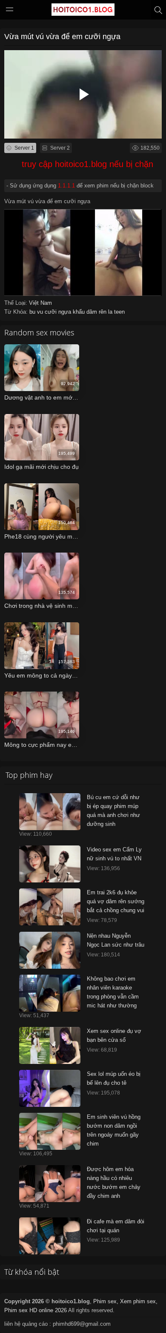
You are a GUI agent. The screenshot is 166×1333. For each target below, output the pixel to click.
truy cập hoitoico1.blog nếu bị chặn (87, 164)
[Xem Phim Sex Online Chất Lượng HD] (83, 11)
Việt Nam (40, 303)
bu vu (37, 312)
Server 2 (59, 148)
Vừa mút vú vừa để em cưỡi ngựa (62, 36)
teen (119, 312)
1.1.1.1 (66, 185)
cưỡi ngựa (59, 312)
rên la (106, 312)
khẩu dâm (86, 312)
